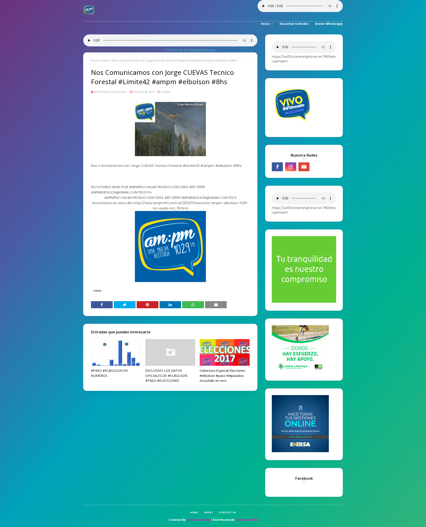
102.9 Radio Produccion (110, 92)
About (208, 512)
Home (194, 512)
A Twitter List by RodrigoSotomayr (190, 50)
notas (105, 60)
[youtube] (304, 166)
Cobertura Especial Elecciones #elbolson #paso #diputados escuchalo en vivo (222, 375)
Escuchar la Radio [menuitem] (294, 24)
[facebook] (277, 166)
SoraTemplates (199, 520)
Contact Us (227, 512)
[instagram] (290, 166)
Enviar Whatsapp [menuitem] (329, 24)
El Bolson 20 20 (246, 520)
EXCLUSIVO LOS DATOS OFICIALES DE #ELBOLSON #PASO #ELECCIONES (166, 375)
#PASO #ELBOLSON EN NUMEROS (109, 373)
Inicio (94, 60)
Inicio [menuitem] (265, 24)
